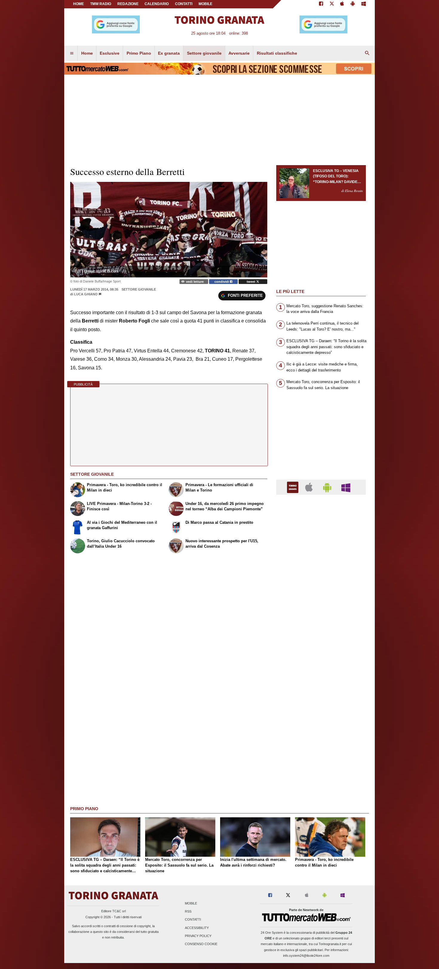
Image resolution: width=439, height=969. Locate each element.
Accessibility (197, 928)
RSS (188, 911)
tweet (251, 281)
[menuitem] (71, 53)
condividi (222, 281)
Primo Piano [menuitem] (139, 53)
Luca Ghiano (86, 294)
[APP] (293, 487)
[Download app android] (353, 4)
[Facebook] (321, 4)
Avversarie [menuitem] (239, 53)
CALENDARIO (157, 4)
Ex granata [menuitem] (169, 53)
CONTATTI (183, 4)
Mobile (191, 903)
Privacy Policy (198, 936)
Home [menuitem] (87, 53)
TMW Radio (100, 4)
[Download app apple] (342, 4)
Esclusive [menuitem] (109, 53)
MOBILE (205, 4)
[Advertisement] (321, 731)
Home (78, 4)
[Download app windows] (364, 4)
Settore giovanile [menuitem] (204, 53)
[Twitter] (332, 4)
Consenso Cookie (201, 944)
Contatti (193, 920)
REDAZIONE (128, 4)
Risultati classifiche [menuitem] (277, 53)
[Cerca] (367, 53)
